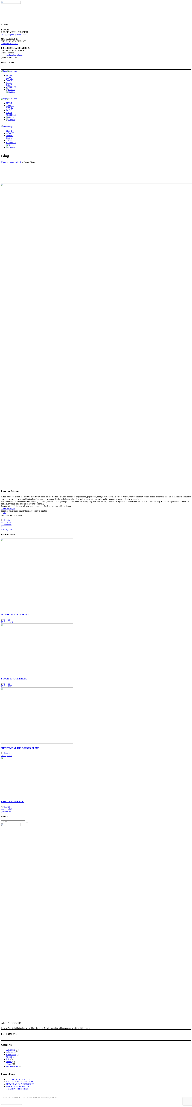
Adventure (10, 1050)
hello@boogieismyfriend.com (13, 34)
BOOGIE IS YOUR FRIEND (14, 679)
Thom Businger (8, 508)
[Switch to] (10, 89)
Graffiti (9, 1057)
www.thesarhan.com (9, 43)
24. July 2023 (6, 755)
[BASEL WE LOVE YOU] (37, 796)
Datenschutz (6, 1093)
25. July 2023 (6, 686)
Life (8, 1059)
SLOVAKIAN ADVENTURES (15, 615)
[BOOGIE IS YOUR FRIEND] (37, 674)
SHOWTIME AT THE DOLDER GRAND (20, 748)
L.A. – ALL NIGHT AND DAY (20, 1082)
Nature (9, 1061)
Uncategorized (15, 162)
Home (3, 162)
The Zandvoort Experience (17, 1089)
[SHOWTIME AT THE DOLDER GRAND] (37, 743)
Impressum (17, 1093)
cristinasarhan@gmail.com (12, 55)
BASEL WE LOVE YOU (12, 801)
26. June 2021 (7, 522)
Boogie (7, 520)
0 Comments (6, 525)
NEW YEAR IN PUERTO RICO (20, 1084)
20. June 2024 (7, 622)
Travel (8, 1064)
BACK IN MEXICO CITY (17, 1086)
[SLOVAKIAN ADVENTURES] (37, 609)
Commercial (11, 1054)
